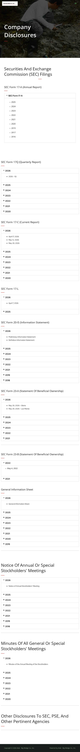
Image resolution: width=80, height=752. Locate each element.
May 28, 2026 (14, 243)
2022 (13, 115)
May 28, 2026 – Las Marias (19, 409)
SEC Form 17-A (15, 95)
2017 (13, 132)
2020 (13, 124)
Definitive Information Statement (21, 340)
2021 (13, 119)
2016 (13, 136)
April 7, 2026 (13, 303)
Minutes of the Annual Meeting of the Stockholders (28, 664)
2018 (7, 380)
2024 (13, 106)
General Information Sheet (19, 504)
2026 (7, 170)
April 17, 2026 (14, 236)
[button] (40, 95)
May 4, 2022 (12, 468)
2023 (13, 110)
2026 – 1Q (12, 176)
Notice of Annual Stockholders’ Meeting (24, 586)
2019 (13, 128)
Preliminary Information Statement (22, 337)
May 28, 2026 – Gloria (17, 405)
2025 (13, 102)
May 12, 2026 (14, 240)
